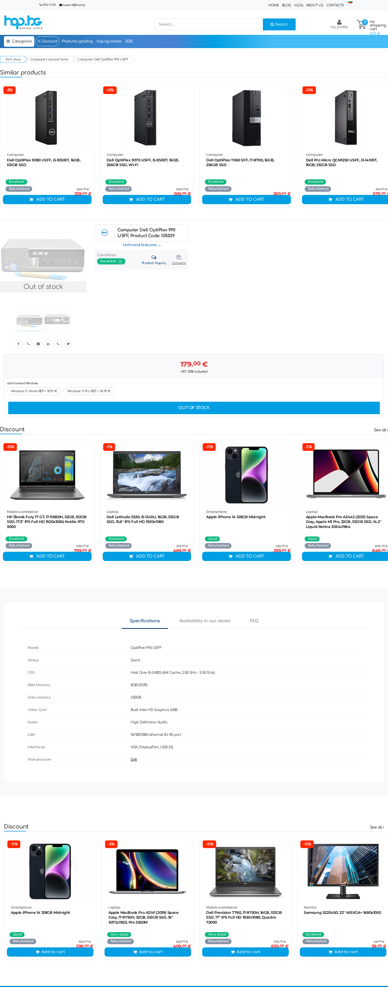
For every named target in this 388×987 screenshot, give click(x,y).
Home (273, 5)
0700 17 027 (49, 4)
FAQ (254, 621)
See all (380, 430)
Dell (134, 759)
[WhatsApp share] (58, 344)
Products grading (77, 41)
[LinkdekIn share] (48, 344)
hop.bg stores (109, 41)
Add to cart (50, 199)
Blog (286, 5)
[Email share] (38, 344)
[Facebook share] (18, 344)
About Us (314, 5)
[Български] (350, 2)
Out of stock (193, 408)
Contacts (335, 5)
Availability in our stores (204, 621)
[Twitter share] (68, 344)
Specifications (145, 621)
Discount (48, 41)
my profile (339, 27)
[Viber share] (28, 344)
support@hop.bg (74, 4)
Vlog (298, 5)
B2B (129, 41)
